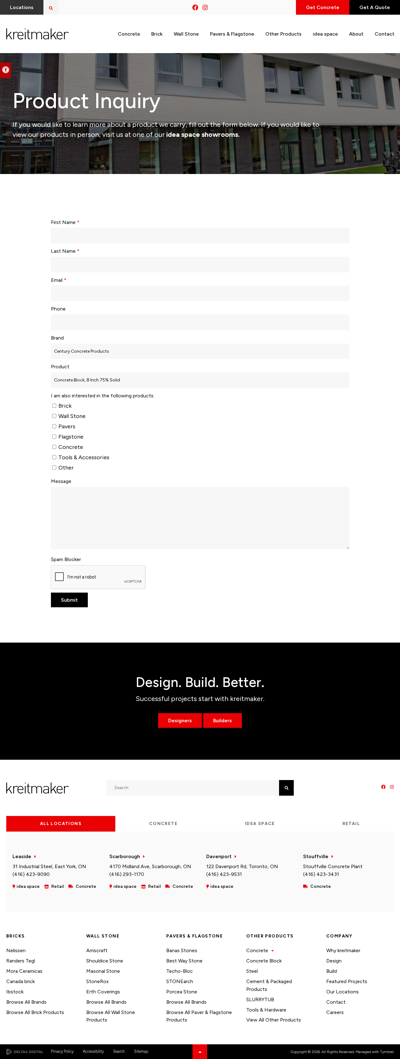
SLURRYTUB (260, 999)
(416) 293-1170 (126, 874)
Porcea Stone (181, 992)
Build (331, 971)
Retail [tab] (351, 823)
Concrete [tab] (163, 823)
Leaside (21, 856)
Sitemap (141, 1051)
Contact (336, 1002)
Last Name (65, 251)
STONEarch (179, 981)
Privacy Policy (62, 1051)
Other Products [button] (283, 34)
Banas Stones (181, 950)
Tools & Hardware (266, 1010)
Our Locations (342, 992)
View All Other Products (273, 1020)
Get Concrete (322, 7)
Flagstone (70, 436)
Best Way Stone (184, 961)
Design (334, 961)
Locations (21, 7)
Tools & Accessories (83, 457)
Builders (222, 720)
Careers (335, 1012)
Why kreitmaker (343, 950)
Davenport (219, 856)
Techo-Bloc (179, 971)
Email (58, 280)
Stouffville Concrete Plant (332, 866)
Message (61, 481)
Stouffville (315, 856)
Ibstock (14, 992)
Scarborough (124, 856)
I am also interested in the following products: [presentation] (102, 396)
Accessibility (93, 1051)
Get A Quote (374, 7)
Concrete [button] (129, 34)
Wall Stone (71, 416)
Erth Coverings (103, 992)
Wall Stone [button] (186, 34)
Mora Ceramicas (24, 971)
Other (65, 467)
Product (60, 367)
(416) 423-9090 (31, 874)
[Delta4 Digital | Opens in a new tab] (24, 1051)
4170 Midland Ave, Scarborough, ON (150, 866)
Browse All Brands (26, 1002)
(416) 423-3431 (321, 874)
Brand (57, 338)
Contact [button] (384, 34)
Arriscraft (97, 950)
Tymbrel (387, 1052)
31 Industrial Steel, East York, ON (49, 866)
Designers (180, 720)
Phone (58, 309)
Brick (64, 405)
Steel (252, 971)
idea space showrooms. (202, 134)
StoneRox (97, 981)
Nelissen (16, 950)
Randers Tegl (20, 961)
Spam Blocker (66, 559)
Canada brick (20, 981)
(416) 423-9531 (224, 874)
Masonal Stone (103, 971)
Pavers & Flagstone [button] (232, 34)
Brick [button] (156, 34)
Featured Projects (346, 981)
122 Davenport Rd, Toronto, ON (242, 866)
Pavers (66, 426)
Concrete (70, 447)
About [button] (356, 34)
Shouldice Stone (104, 961)
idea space (325, 34)
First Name (65, 222)
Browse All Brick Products (35, 1012)
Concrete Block (264, 961)
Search (119, 1051)
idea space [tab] (260, 823)
